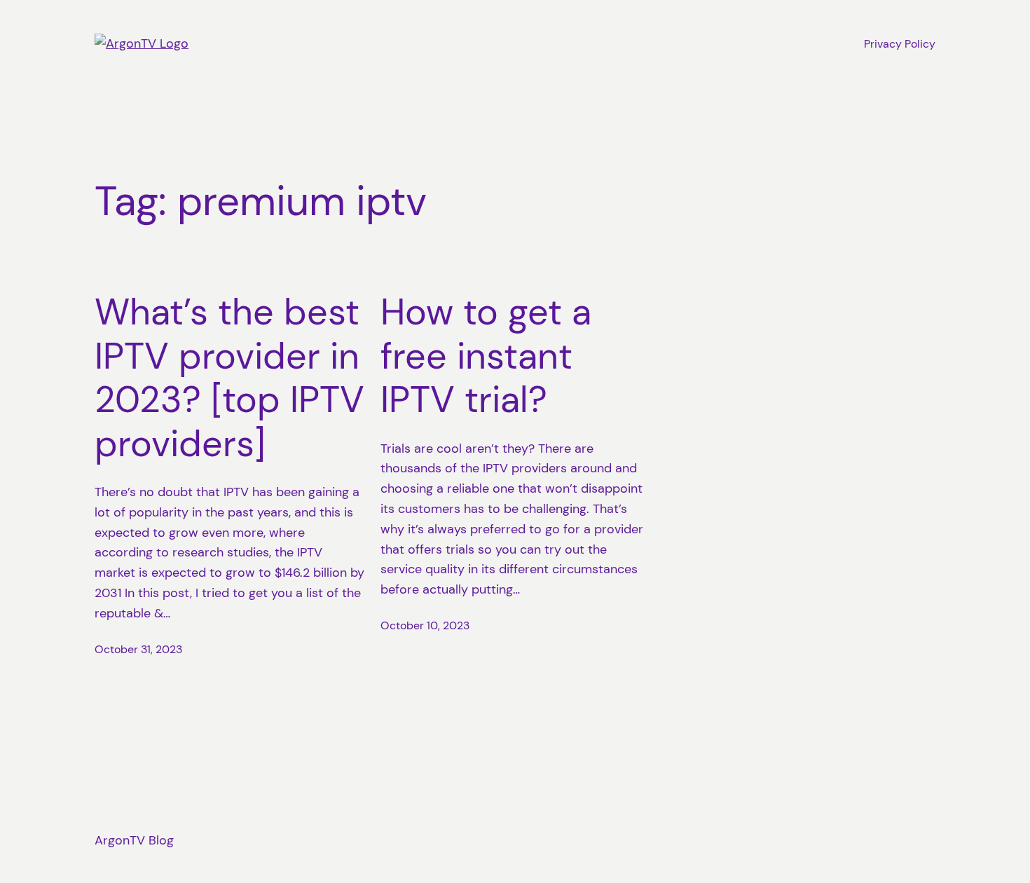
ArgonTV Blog (134, 840)
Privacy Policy (899, 43)
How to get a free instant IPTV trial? (485, 355)
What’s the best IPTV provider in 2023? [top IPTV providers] (229, 377)
